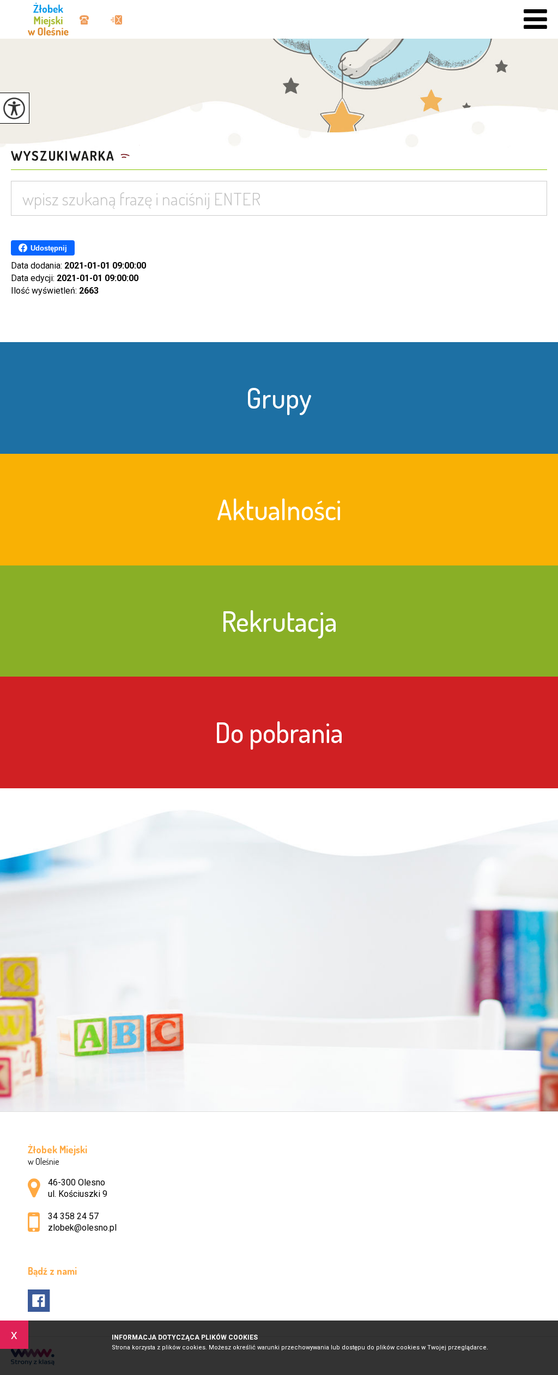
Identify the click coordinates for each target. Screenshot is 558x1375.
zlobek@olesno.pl (111, 20)
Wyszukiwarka (63, 156)
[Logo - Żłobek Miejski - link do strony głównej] (53, 17)
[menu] (535, 19)
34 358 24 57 (88, 20)
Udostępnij (49, 248)
